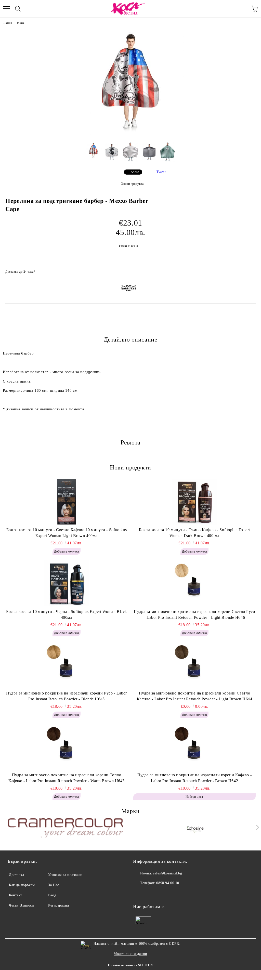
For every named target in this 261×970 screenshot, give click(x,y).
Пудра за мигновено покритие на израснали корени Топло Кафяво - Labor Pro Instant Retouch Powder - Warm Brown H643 (66, 778)
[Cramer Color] (65, 828)
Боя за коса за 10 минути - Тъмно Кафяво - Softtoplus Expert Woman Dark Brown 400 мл (194, 533)
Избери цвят (194, 796)
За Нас (53, 885)
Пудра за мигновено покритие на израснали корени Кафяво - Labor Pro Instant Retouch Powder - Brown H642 (194, 778)
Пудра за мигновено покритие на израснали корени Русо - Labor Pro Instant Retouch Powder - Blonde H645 (66, 696)
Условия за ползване (65, 875)
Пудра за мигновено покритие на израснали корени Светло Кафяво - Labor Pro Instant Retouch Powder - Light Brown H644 (194, 696)
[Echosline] (195, 828)
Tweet (161, 172)
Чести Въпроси (21, 905)
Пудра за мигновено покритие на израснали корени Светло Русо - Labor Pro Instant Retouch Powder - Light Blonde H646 (194, 614)
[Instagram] (151, 893)
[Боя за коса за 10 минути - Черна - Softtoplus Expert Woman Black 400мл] (66, 583)
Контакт (15, 895)
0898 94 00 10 (167, 883)
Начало (8, 22)
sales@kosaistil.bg (167, 873)
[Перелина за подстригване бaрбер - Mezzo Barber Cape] (130, 134)
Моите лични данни (130, 954)
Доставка (16, 875)
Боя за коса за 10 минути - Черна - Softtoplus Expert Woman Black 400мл (66, 614)
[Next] (256, 827)
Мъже (20, 22)
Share (135, 172)
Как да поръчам (22, 885)
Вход (52, 895)
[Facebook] (140, 893)
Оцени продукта (132, 184)
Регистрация (58, 905)
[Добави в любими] (248, 269)
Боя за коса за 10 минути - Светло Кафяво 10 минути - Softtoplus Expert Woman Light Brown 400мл (66, 533)
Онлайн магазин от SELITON (130, 965)
